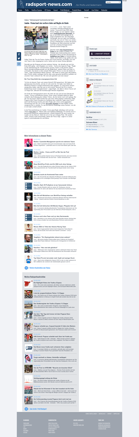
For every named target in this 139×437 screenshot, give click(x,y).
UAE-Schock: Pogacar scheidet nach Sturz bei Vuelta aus (54, 338)
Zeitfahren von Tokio (57, 56)
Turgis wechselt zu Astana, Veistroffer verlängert (55, 358)
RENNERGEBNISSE (52, 429)
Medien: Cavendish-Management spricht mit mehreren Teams (55, 143)
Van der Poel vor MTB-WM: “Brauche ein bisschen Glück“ (54, 369)
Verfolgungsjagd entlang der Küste (55, 379)
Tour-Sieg (32, 111)
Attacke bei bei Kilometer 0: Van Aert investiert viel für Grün (55, 390)
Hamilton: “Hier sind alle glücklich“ (55, 249)
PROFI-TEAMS (51, 431)
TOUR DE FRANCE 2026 (53, 425)
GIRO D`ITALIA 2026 (52, 423)
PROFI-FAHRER (51, 432)
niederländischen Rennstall (63, 33)
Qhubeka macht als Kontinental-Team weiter (55, 176)
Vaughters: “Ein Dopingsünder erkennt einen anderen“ (54, 238)
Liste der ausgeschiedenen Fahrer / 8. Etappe (55, 294)
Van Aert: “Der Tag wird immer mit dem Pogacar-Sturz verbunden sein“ (54, 316)
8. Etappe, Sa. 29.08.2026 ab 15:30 (98, 70)
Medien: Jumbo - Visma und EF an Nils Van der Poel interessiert (55, 154)
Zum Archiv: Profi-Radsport (38, 409)
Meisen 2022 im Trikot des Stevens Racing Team (53, 228)
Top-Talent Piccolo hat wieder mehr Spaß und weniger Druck (55, 259)
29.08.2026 (104, 85)
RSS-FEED (75, 423)
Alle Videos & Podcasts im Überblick (100, 106)
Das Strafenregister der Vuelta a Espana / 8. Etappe (55, 305)
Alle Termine (92, 129)
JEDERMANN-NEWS (27, 425)
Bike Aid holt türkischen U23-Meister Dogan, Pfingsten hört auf (55, 207)
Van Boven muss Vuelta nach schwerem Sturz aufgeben (54, 348)
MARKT (25, 429)
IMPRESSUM (116, 414)
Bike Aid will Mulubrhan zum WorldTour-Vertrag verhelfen (55, 196)
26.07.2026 (103, 100)
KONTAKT (109, 414)
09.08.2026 (103, 93)
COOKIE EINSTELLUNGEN (91, 414)
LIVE (24, 427)
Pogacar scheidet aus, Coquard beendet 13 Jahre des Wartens (55, 327)
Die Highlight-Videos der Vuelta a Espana (55, 284)
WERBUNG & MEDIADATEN (104, 425)
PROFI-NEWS (26, 423)
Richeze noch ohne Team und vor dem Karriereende (55, 217)
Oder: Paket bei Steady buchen (100, 58)
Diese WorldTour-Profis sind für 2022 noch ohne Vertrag (55, 165)
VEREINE (25, 432)
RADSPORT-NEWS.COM (78, 425)
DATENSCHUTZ (102, 414)
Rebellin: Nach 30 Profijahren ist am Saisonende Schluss (55, 186)
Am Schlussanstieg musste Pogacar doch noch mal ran (55, 400)
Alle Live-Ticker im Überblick (98, 74)
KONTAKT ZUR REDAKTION (104, 423)
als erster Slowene (52, 103)
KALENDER (25, 431)
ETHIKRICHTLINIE (102, 429)
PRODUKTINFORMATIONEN (104, 427)
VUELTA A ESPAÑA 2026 (53, 427)
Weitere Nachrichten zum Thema (40, 268)
